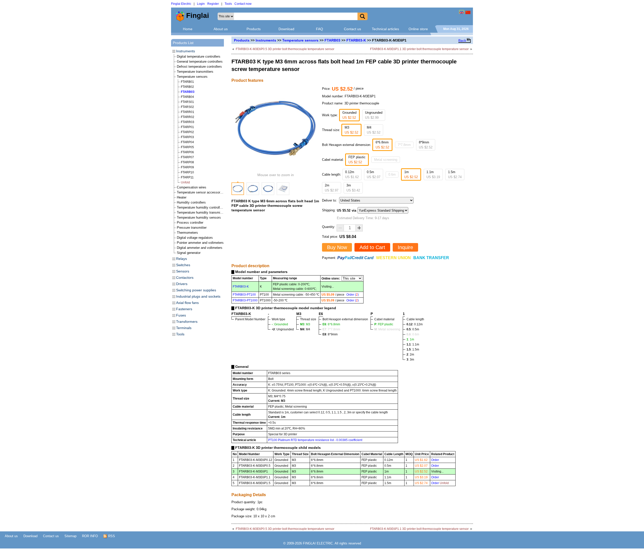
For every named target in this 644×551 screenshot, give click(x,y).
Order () (352, 294)
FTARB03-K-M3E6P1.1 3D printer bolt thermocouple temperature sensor (419, 49)
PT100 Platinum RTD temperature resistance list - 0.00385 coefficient (315, 440)
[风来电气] (467, 12)
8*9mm (425, 144)
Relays (181, 259)
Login (201, 4)
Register (213, 4)
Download (286, 29)
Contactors (184, 278)
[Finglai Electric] (461, 12)
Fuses (181, 315)
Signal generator (188, 253)
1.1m (433, 174)
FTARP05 (187, 147)
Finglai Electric (181, 4)
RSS (111, 536)
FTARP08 (187, 162)
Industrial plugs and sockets (198, 296)
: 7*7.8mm (331, 329)
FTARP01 (187, 127)
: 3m (410, 359)
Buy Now (337, 247)
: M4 (305, 329)
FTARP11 (187, 177)
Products (254, 29)
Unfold (185, 182)
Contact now (243, 4)
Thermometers (187, 232)
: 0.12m (415, 324)
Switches (183, 265)
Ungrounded (373, 115)
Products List (183, 43)
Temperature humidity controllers (200, 207)
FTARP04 (187, 142)
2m (331, 187)
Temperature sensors (300, 40)
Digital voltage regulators (195, 238)
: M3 (305, 324)
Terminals (183, 328)
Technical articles (385, 29)
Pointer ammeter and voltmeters (200, 243)
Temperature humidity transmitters (202, 212)
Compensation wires (191, 187)
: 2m (410, 354)
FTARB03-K (356, 40)
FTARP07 (187, 157)
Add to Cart (372, 247)
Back (462, 40)
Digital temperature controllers (198, 56)
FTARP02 (187, 132)
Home (187, 29)
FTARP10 (187, 172)
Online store (418, 29)
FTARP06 (187, 152)
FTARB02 (187, 87)
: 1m (410, 339)
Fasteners (184, 309)
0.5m (373, 174)
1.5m (455, 174)
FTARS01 (187, 102)
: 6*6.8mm (331, 324)
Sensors (182, 271)
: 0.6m (413, 334)
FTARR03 (187, 122)
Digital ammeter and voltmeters (199, 248)
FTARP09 (187, 167)
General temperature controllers (200, 61)
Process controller (190, 222)
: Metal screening (387, 329)
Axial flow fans (187, 303)
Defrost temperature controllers (199, 66)
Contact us (352, 29)
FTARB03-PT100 (244, 294)
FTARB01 (187, 82)
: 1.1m (413, 344)
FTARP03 (187, 137)
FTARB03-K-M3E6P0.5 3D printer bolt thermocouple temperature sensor (285, 49)
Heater (181, 197)
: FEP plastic (383, 324)
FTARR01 (187, 112)
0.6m (392, 174)
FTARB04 (187, 97)
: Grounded (280, 324)
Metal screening (385, 160)
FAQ (319, 29)
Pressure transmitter (192, 227)
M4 (373, 130)
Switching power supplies (196, 290)
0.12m (352, 174)
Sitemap (70, 536)
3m (353, 187)
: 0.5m (413, 329)
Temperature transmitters (195, 71)
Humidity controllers (191, 202)
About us (221, 29)
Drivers (181, 284)
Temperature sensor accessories (200, 192)
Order (435, 460)
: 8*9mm (330, 334)
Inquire (405, 247)
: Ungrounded (283, 329)
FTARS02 (187, 107)
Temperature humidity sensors (199, 217)
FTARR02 (187, 117)
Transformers (186, 322)
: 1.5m (413, 349)
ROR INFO (90, 536)
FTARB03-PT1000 (245, 300)
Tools (228, 4)
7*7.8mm (404, 145)
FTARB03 (332, 40)
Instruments (266, 40)
